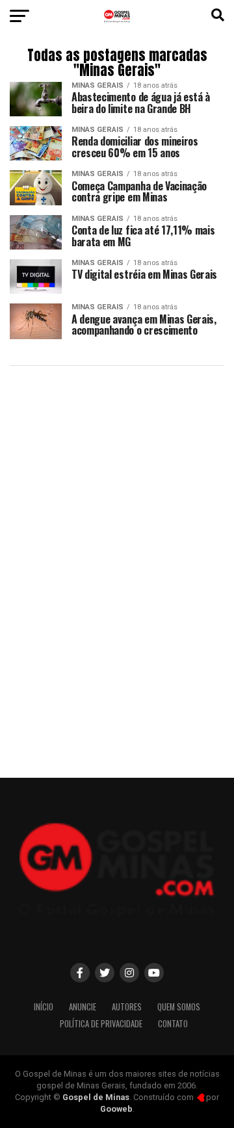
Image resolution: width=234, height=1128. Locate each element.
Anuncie (82, 1007)
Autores (127, 1007)
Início (43, 1007)
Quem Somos (178, 1007)
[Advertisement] (117, 641)
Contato (173, 1024)
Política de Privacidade (101, 1024)
